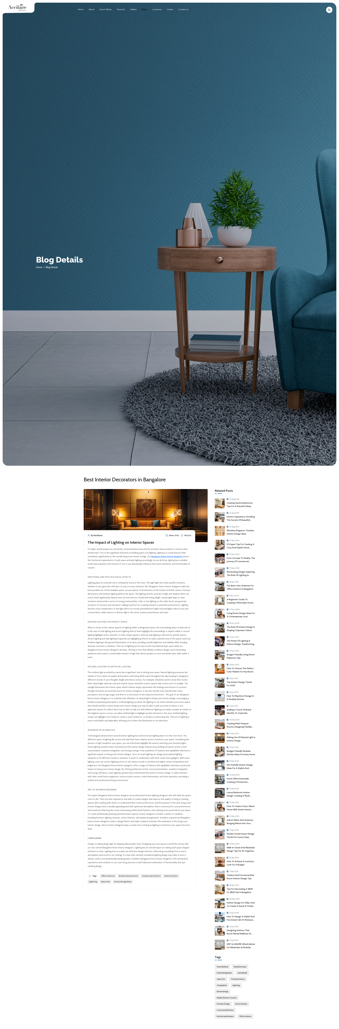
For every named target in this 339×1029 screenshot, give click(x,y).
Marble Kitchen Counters (227, 998)
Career (170, 9)
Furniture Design (223, 1004)
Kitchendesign (222, 991)
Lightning (93, 882)
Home (81, 9)
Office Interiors (108, 876)
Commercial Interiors (151, 876)
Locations (157, 9)
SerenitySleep (222, 966)
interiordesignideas (122, 882)
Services (121, 9)
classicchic (105, 882)
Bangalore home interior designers (167, 556)
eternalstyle (242, 973)
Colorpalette (222, 985)
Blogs (144, 9)
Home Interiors (171, 876)
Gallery (133, 9)
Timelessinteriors (238, 979)
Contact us (183, 9)
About (91, 9)
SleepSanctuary (240, 966)
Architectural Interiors (128, 876)
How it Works (106, 9)
